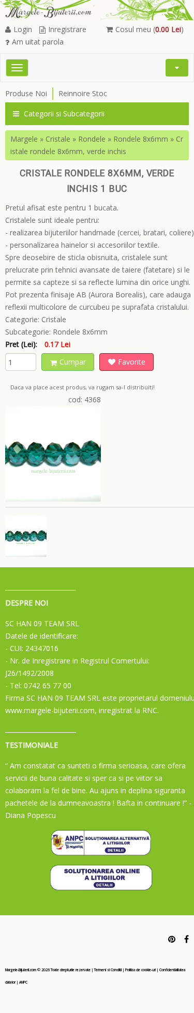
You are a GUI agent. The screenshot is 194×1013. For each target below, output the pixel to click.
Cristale (58, 139)
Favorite (131, 362)
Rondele (92, 139)
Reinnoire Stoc (82, 93)
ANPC (23, 982)
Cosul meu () (149, 29)
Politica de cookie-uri (140, 969)
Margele (24, 139)
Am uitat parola (38, 42)
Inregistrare (67, 29)
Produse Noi (26, 93)
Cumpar (72, 362)
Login (22, 29)
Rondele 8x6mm (140, 139)
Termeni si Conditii (108, 969)
